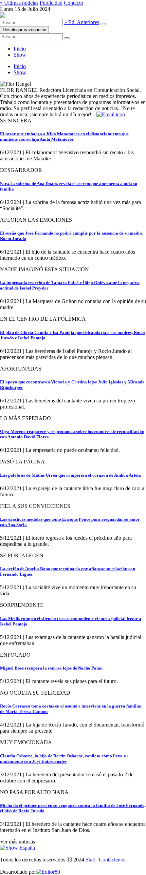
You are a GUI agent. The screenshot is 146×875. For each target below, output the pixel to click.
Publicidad (51, 3)
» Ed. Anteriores (81, 22)
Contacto (73, 3)
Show (20, 55)
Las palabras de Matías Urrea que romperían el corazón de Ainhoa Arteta (70, 475)
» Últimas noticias (19, 3)
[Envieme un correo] (110, 114)
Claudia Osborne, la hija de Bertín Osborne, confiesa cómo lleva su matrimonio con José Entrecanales (64, 758)
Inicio (20, 49)
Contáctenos (112, 859)
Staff (91, 859)
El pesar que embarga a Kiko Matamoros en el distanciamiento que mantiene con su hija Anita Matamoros (64, 136)
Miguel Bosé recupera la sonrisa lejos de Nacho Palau (51, 668)
